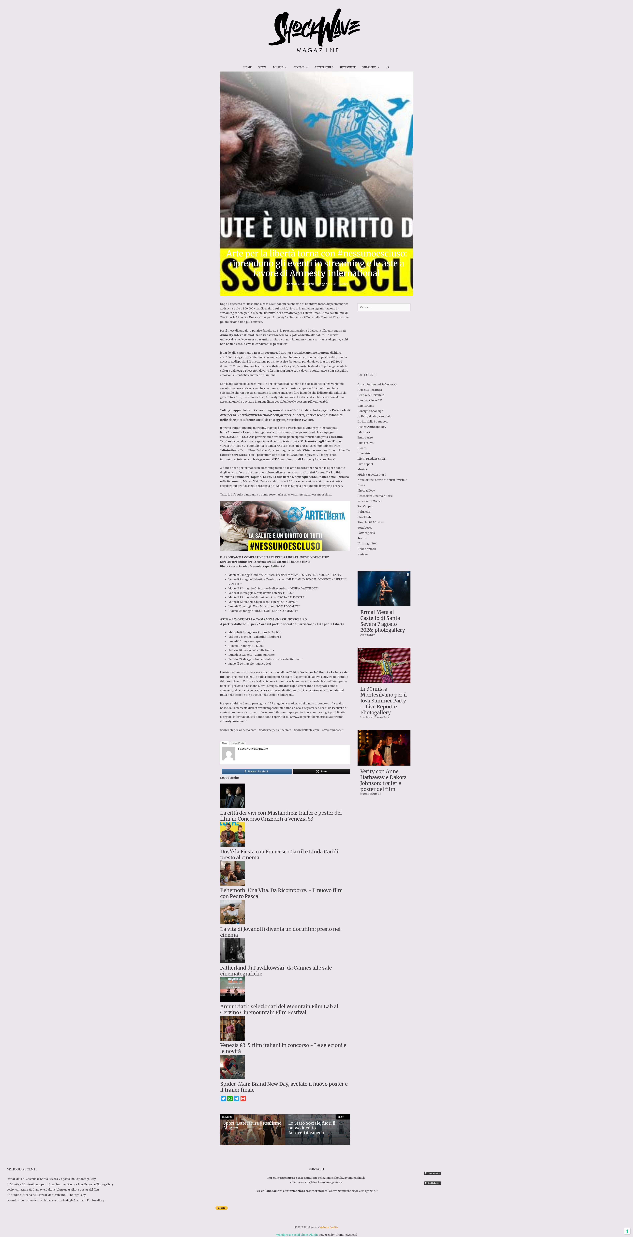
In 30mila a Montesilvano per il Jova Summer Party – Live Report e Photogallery (383, 701)
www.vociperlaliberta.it (275, 730)
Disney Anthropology (372, 427)
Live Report (365, 464)
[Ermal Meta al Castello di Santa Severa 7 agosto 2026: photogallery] (384, 604)
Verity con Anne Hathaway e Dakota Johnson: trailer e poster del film (383, 780)
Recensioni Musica (370, 501)
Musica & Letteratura (372, 474)
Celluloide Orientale (371, 395)
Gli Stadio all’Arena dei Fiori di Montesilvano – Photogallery (46, 1195)
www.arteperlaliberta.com (238, 730)
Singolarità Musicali (371, 522)
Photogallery (366, 490)
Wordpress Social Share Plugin (297, 1235)
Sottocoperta (366, 533)
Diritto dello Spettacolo (373, 421)
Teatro (362, 538)
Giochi (362, 448)
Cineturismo (366, 405)
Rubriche (369, 67)
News (262, 67)
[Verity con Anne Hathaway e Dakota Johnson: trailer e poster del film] (384, 763)
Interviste (348, 67)
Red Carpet (365, 506)
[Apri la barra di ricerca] (388, 67)
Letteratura (324, 67)
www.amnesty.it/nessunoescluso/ (310, 494)
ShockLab (364, 517)
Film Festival (366, 443)
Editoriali (364, 432)
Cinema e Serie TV (370, 400)
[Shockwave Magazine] (228, 759)
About (224, 743)
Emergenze (365, 437)
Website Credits (328, 1227)
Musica (278, 67)
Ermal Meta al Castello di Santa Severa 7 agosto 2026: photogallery (382, 621)
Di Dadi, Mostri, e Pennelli (374, 416)
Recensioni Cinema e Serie (375, 496)
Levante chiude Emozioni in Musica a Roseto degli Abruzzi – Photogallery (55, 1200)
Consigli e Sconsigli (370, 411)
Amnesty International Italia (241, 335)
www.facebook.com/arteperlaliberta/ (277, 415)
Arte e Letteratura (370, 390)
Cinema (299, 67)
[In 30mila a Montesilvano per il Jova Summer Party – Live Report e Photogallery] (384, 681)
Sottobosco (365, 527)
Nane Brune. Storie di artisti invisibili (382, 480)
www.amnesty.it (332, 730)
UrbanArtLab (367, 549)
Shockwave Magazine (253, 748)
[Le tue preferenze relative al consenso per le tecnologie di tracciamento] (627, 1231)
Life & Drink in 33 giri (372, 458)
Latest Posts (238, 743)
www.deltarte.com (306, 730)
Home (247, 67)
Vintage (363, 554)
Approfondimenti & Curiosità (377, 384)
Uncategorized (367, 543)
